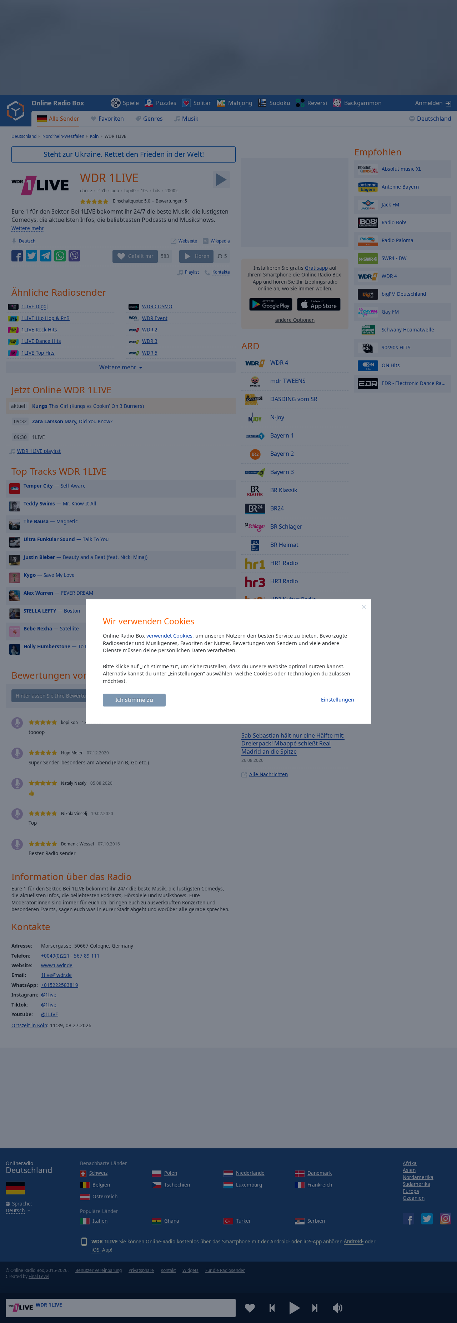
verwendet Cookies (169, 635)
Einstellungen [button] (337, 699)
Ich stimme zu (134, 700)
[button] (364, 607)
